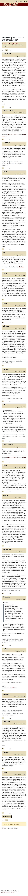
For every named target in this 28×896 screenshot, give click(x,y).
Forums (8, 43)
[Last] (11, 50)
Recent (4, 43)
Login (21, 1)
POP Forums (4, 828)
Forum (17, 1)
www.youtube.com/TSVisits (9, 687)
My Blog (21, 267)
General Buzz (15, 43)
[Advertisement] (14, 21)
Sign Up (25, 1)
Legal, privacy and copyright (5, 892)
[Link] (10, 107)
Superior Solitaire (12, 134)
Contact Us (13, 892)
